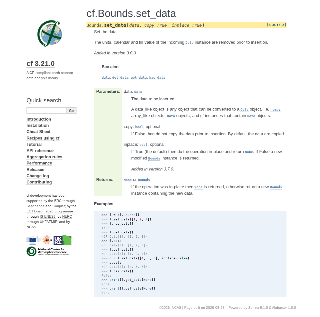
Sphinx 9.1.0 (258, 308)
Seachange (35, 206)
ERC (58, 201)
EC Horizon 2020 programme (49, 211)
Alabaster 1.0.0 (284, 308)
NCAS (31, 227)
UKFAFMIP (48, 222)
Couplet (58, 206)
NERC (67, 216)
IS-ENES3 (48, 216)
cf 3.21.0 (40, 63)
